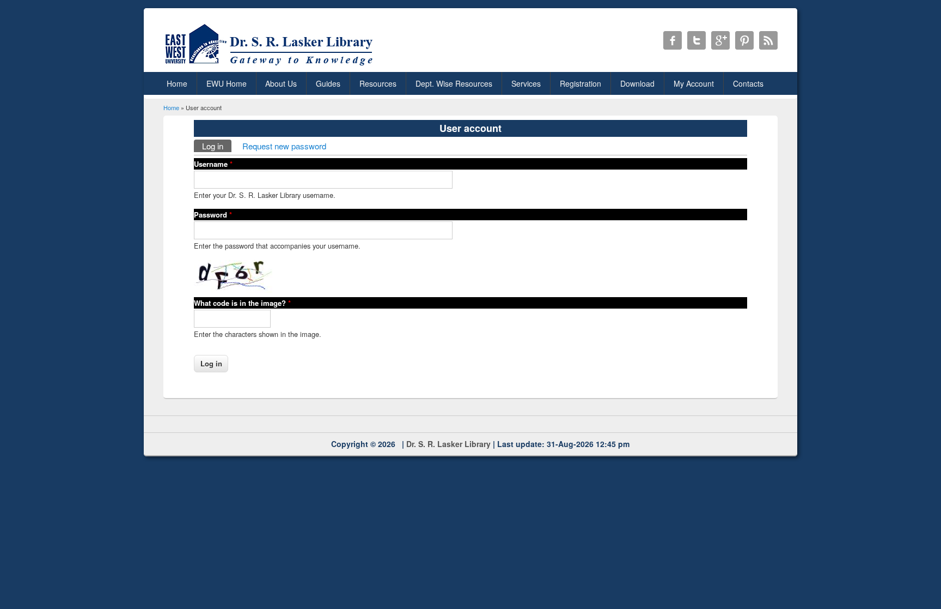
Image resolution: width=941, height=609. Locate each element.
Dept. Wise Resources (453, 83)
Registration (580, 83)
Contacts (748, 83)
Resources (377, 83)
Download (637, 83)
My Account (694, 83)
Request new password (284, 146)
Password (213, 214)
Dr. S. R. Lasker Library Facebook (672, 40)
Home (177, 83)
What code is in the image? (242, 303)
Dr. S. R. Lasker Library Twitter (696, 40)
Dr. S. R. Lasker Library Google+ (720, 40)
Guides (328, 83)
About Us (281, 83)
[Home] (270, 65)
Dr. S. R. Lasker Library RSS (768, 40)
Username (213, 164)
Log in (216, 146)
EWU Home (226, 83)
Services (526, 83)
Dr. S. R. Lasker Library (448, 443)
